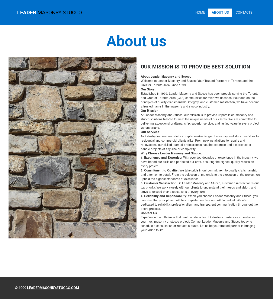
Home (200, 12)
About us (220, 12)
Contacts (244, 12)
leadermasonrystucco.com (53, 288)
